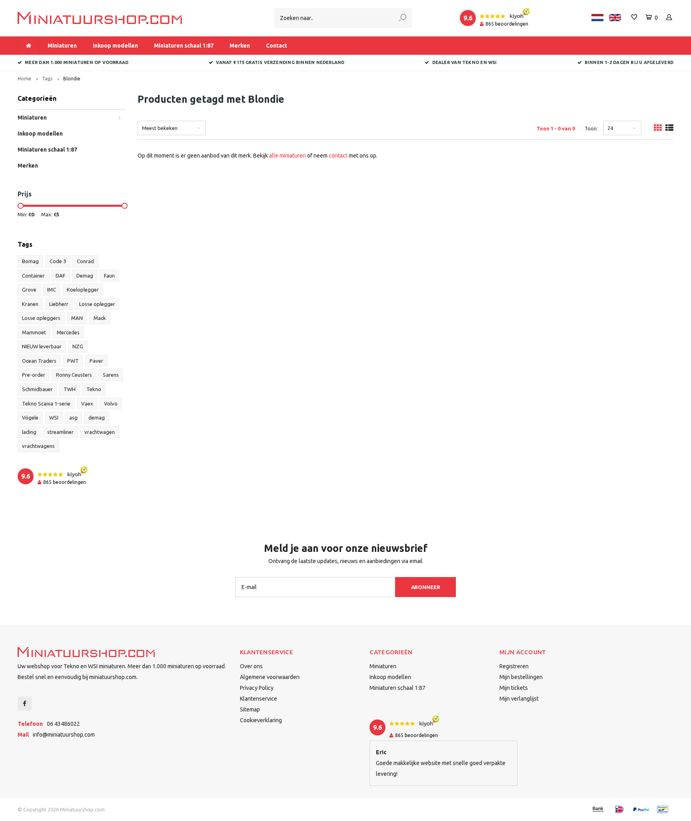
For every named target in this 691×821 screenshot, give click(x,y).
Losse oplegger (97, 304)
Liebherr (58, 304)
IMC (51, 289)
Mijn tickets (513, 688)
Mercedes (68, 332)
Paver (96, 361)
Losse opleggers (41, 318)
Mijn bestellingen (521, 677)
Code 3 (58, 261)
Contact (276, 45)
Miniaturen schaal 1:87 (184, 45)
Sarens (111, 375)
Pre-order (33, 375)
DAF (61, 275)
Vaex (87, 403)
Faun (109, 275)
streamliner (60, 432)
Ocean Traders (39, 361)
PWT (73, 361)
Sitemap (250, 709)
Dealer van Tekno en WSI (464, 62)
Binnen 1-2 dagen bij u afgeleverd (629, 62)
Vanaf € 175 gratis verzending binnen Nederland (280, 62)
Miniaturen (62, 45)
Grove (29, 289)
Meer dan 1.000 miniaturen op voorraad (76, 62)
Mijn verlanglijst (519, 698)
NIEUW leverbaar (42, 346)
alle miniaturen (287, 155)
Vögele (30, 417)
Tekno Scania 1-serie (46, 403)
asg (73, 417)
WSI (53, 417)
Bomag (30, 261)
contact (338, 155)
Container (33, 275)
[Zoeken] (402, 18)
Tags (47, 78)
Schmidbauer (37, 389)
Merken (240, 45)
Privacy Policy (257, 688)
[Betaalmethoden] (598, 809)
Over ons (251, 666)
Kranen (30, 304)
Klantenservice (258, 698)
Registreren (514, 666)
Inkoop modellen (115, 45)
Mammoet (34, 332)
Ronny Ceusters (74, 375)
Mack (100, 318)
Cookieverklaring (261, 720)
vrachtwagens (38, 446)
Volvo (111, 403)
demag (96, 417)
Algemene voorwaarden (270, 677)
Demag (84, 275)
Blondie (71, 78)
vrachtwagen (99, 432)
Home (24, 78)
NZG (77, 346)
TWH (70, 389)
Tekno (93, 389)
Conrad (85, 261)
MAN (77, 318)
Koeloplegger (83, 289)
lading (29, 432)
